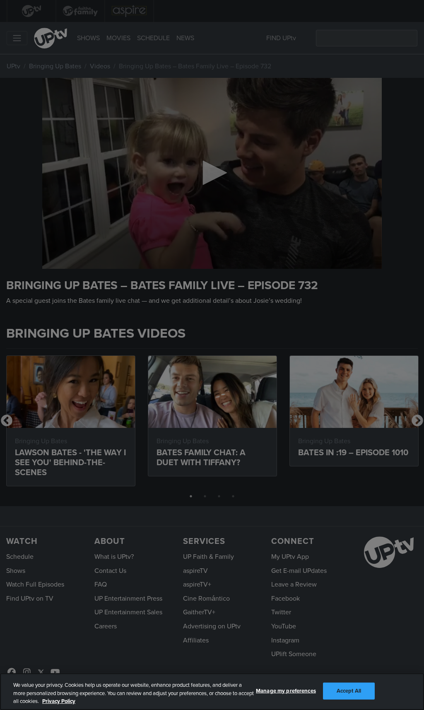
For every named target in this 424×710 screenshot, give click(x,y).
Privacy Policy (58, 701)
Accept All (349, 690)
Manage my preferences (286, 690)
